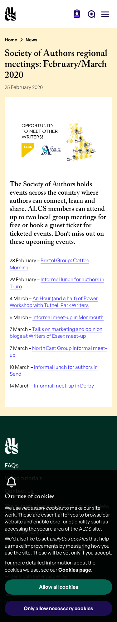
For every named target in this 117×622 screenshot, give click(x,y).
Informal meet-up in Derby (64, 386)
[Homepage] (10, 14)
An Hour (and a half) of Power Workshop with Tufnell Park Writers (54, 301)
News (31, 39)
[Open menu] (105, 14)
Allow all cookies (58, 587)
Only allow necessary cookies (58, 608)
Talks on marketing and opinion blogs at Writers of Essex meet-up (56, 332)
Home (11, 39)
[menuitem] (77, 14)
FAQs (12, 465)
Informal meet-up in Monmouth (68, 317)
